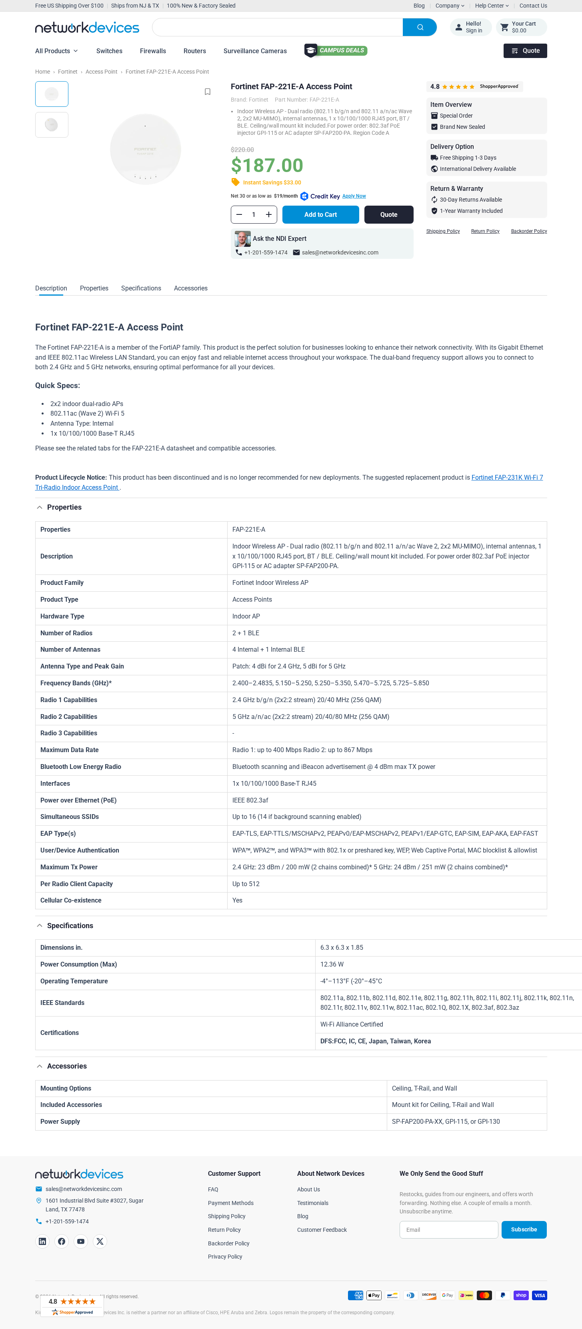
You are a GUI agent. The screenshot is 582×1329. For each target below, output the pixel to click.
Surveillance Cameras (255, 51)
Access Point (102, 71)
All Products (52, 51)
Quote (531, 50)
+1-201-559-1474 (266, 252)
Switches (109, 51)
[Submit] (420, 27)
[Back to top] (39, 507)
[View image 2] (51, 125)
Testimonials (312, 1203)
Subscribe (524, 1229)
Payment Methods (231, 1203)
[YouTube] (81, 1241)
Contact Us (533, 5)
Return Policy (485, 231)
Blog (419, 5)
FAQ (213, 1189)
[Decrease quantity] (239, 214)
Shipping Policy (443, 231)
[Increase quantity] (269, 214)
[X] (100, 1241)
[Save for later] (207, 91)
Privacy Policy (225, 1256)
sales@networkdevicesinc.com (340, 252)
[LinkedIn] (42, 1241)
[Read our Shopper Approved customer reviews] (72, 1306)
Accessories (191, 288)
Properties (94, 288)
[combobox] (294, 27)
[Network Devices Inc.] (87, 27)
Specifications (141, 288)
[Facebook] (61, 1241)
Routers (195, 51)
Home (42, 71)
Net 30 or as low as (298, 196)
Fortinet (68, 71)
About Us (308, 1189)
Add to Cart (320, 214)
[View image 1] (51, 94)
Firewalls (153, 51)
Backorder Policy (529, 231)
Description (51, 288)
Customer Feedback (322, 1230)
